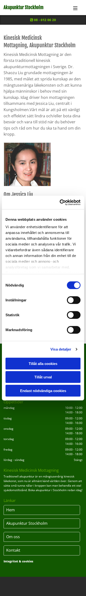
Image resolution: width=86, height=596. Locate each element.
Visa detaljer (60, 349)
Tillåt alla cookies (43, 363)
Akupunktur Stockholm (23, 7)
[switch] (74, 300)
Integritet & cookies (18, 561)
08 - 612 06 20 (43, 20)
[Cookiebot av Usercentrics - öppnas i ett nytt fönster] (61, 202)
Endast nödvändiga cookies (43, 390)
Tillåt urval (43, 377)
